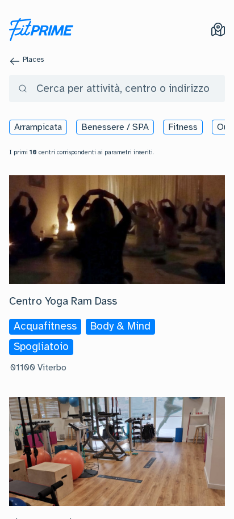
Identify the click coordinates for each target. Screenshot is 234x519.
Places (33, 59)
